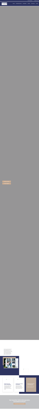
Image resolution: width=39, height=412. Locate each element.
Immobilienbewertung (19, 3)
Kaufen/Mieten (24, 3)
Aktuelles (29, 3)
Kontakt (37, 3)
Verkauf (14, 3)
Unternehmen (33, 3)
